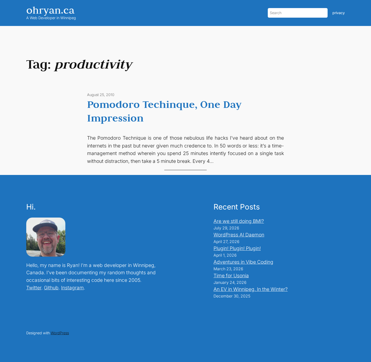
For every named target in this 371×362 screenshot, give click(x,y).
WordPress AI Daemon (239, 235)
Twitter (33, 288)
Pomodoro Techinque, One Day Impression (164, 111)
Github (51, 288)
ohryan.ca (50, 10)
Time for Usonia (231, 276)
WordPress (60, 333)
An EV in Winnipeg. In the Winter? (251, 289)
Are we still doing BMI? (239, 221)
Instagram (72, 288)
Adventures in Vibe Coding (243, 262)
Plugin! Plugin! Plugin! (237, 248)
